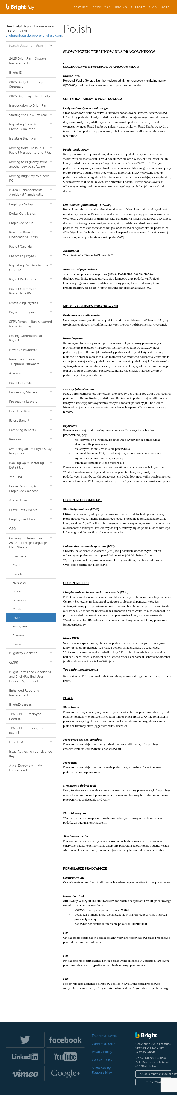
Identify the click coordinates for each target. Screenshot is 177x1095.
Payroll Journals (20, 383)
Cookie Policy (102, 1060)
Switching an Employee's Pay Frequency (30, 451)
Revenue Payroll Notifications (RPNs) (23, 234)
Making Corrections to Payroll (25, 338)
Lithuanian (19, 600)
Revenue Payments (23, 350)
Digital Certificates (22, 214)
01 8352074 (153, 1082)
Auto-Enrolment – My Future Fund (25, 768)
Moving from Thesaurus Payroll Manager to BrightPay (30, 150)
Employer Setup (21, 204)
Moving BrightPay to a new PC (29, 178)
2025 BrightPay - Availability (29, 96)
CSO (12, 529)
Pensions (15, 439)
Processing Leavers (23, 402)
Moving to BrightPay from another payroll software (28, 164)
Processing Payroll (22, 256)
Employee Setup (21, 223)
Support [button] (138, 7)
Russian (17, 644)
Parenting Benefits (22, 430)
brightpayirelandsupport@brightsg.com (34, 36)
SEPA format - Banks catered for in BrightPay (30, 324)
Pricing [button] (120, 7)
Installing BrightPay (23, 138)
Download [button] (101, 7)
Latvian (17, 591)
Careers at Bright (104, 1044)
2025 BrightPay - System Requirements (27, 61)
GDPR (13, 662)
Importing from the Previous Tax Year (23, 126)
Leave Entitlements (23, 510)
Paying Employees (22, 312)
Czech (17, 565)
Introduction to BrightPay (28, 106)
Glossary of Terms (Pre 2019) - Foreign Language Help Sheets (28, 542)
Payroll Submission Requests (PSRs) (22, 291)
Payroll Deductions (23, 279)
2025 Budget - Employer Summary (27, 84)
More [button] (165, 7)
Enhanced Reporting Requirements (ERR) (24, 693)
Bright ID (15, 73)
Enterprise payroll (104, 1036)
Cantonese (19, 556)
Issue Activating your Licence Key (30, 754)
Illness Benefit (19, 420)
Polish (16, 617)
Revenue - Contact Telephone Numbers (24, 361)
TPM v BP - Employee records (25, 716)
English (17, 574)
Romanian (19, 635)
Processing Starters (23, 392)
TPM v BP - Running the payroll (26, 730)
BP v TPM (16, 742)
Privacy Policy (102, 1052)
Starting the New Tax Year (28, 115)
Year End (15, 477)
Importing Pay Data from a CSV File (28, 267)
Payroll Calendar (21, 246)
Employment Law (22, 519)
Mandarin (18, 609)
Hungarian (19, 582)
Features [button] (81, 7)
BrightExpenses (20, 705)
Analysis (15, 373)
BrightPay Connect (23, 653)
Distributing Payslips (23, 303)
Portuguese (20, 626)
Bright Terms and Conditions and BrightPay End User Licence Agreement (30, 676)
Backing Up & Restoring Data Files (26, 465)
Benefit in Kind (19, 411)
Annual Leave (19, 500)
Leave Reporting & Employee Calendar (23, 488)
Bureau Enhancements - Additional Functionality (27, 192)
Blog (152, 7)
